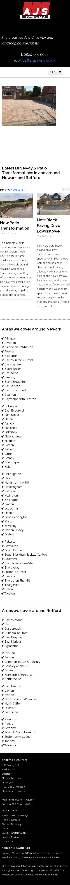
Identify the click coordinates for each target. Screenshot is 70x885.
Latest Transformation (14, 832)
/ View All (18, 190)
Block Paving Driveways (15, 815)
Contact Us (8, 841)
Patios (5, 828)
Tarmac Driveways (12, 824)
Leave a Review (10, 837)
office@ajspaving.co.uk (36, 60)
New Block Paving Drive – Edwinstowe (50, 225)
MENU (54, 72)
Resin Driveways (11, 819)
